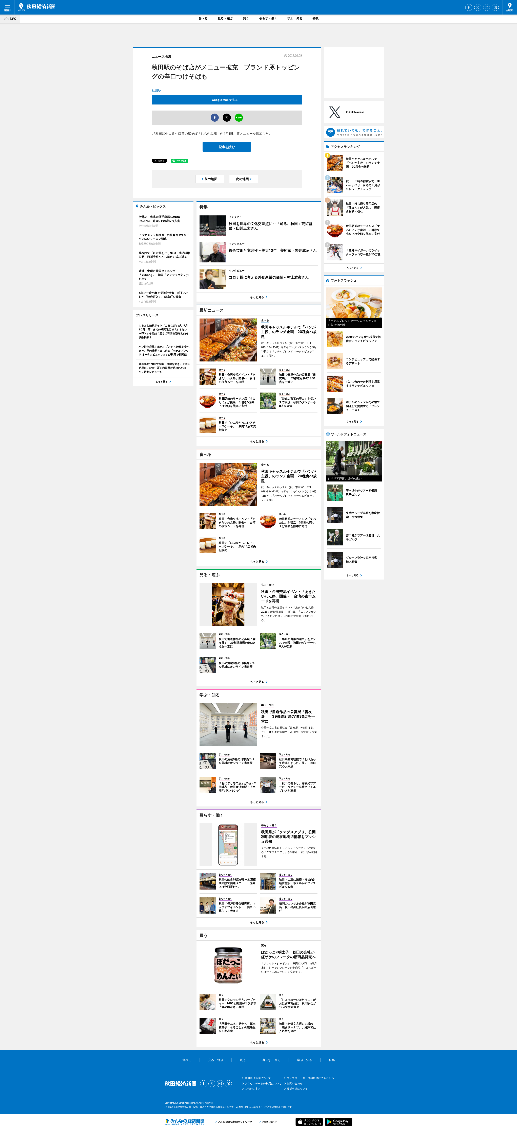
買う (246, 18)
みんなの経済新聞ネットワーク (184, 1122)
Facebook (468, 7)
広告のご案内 (253, 1088)
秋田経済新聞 (36, 7)
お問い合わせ (295, 1083)
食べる (203, 18)
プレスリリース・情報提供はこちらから (310, 1078)
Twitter (477, 7)
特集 (316, 18)
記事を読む (227, 147)
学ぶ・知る (295, 18)
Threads (495, 7)
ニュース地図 (161, 56)
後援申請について (297, 1088)
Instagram (486, 7)
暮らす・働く (268, 18)
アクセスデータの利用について (263, 1083)
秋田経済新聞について (258, 1078)
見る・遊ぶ (225, 18)
